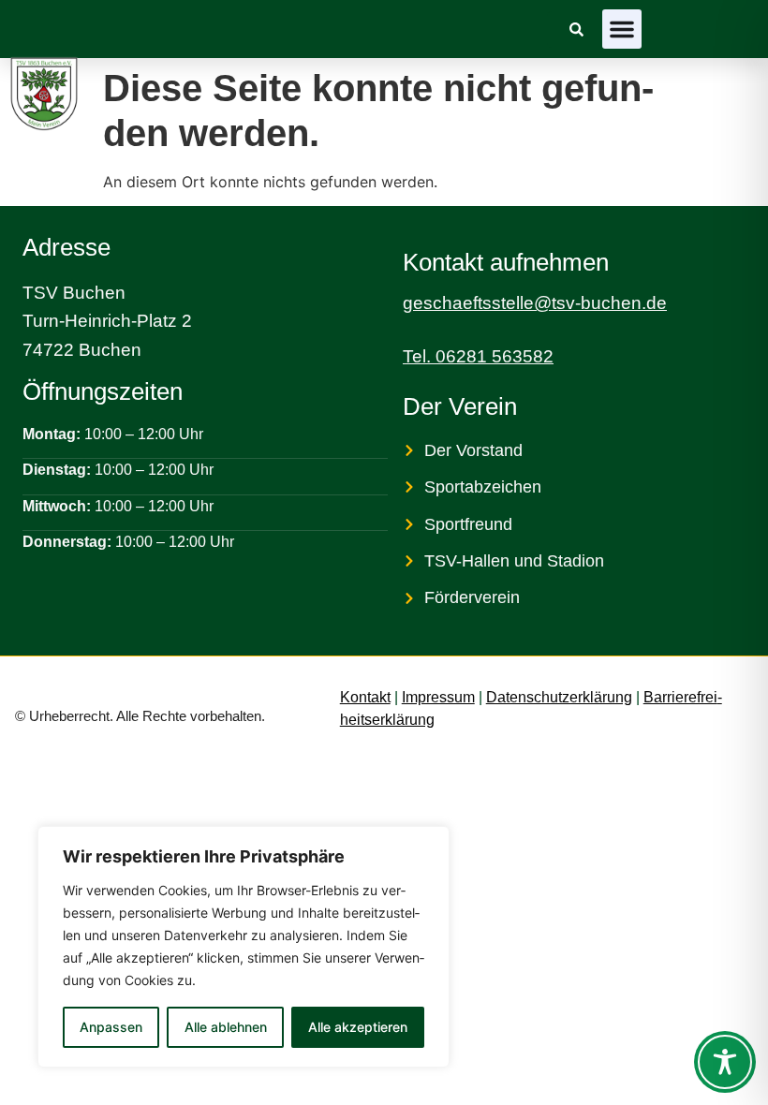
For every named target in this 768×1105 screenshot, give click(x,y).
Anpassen (111, 1027)
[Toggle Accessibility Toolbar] (725, 1062)
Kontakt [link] (365, 697)
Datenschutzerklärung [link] (559, 697)
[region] (243, 947)
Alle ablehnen (226, 1027)
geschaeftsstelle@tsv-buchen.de (535, 303)
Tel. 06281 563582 (478, 356)
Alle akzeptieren (357, 1027)
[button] (622, 29)
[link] (576, 29)
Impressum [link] (438, 697)
